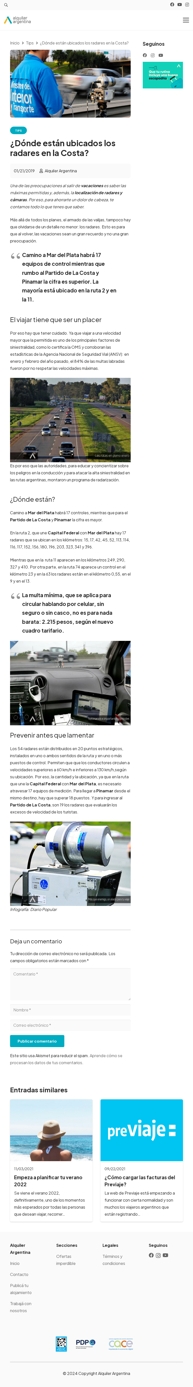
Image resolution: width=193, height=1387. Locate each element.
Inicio (15, 1263)
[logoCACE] (121, 1344)
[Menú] (186, 20)
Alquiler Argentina (61, 170)
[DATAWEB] (61, 1344)
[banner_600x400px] (163, 75)
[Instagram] (187, 5)
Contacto (19, 1274)
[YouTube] (179, 5)
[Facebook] (172, 5)
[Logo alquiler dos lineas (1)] (17, 20)
